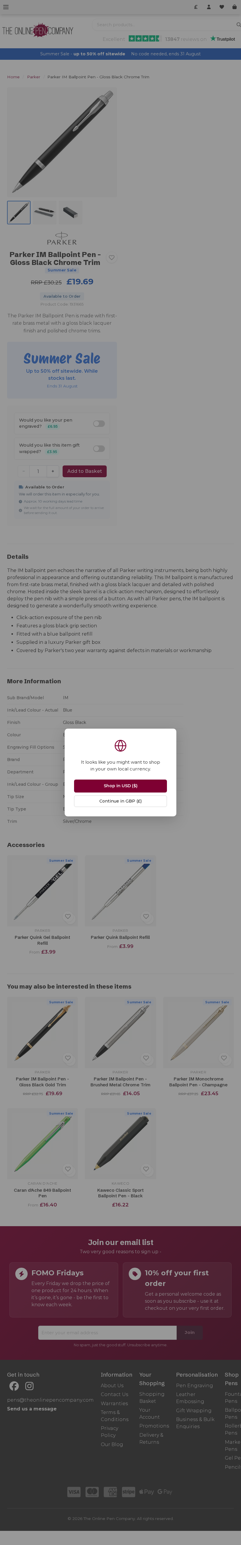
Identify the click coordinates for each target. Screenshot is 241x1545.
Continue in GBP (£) (120, 801)
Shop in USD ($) (121, 785)
